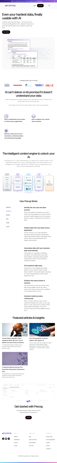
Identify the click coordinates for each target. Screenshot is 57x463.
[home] (11, 5)
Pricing (15, 445)
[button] (49, 5)
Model (8, 215)
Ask (7, 219)
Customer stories (33, 439)
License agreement (50, 439)
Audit (7, 222)
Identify (8, 207)
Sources (16, 442)
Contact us (48, 448)
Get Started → (39, 1)
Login (34, 5)
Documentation (32, 442)
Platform (16, 436)
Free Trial (31, 445)
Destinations (17, 439)
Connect (8, 211)
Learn (7, 226)
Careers (48, 445)
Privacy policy (49, 436)
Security (48, 442)
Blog (30, 436)
